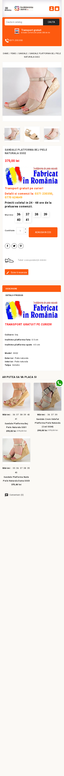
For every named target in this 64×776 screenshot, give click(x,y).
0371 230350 (43, 193)
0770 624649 (13, 197)
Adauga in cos (43, 232)
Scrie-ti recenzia (18, 272)
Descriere (11, 289)
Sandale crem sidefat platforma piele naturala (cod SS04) (47, 423)
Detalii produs (14, 295)
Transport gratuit (31, 30)
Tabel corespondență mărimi (32, 260)
